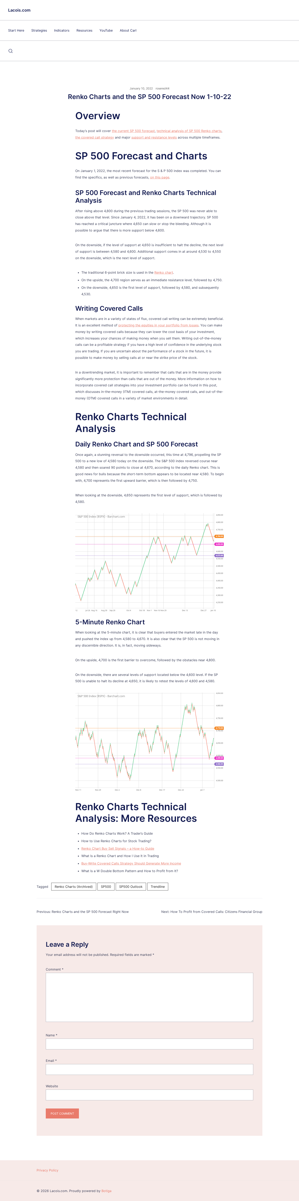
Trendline (158, 887)
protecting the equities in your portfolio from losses (158, 325)
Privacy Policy (47, 1170)
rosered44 (162, 88)
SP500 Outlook (131, 887)
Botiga (106, 1191)
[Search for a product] (10, 51)
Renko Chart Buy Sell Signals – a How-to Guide (117, 848)
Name (51, 1035)
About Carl (128, 30)
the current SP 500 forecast (133, 131)
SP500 (106, 887)
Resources (84, 30)
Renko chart (163, 272)
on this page (159, 177)
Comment (54, 969)
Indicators (61, 30)
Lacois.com (19, 10)
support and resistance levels (154, 137)
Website (52, 1086)
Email (51, 1061)
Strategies (39, 30)
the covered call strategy (94, 137)
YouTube (106, 30)
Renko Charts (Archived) (74, 887)
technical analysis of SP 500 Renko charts (189, 131)
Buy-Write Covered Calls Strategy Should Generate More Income (131, 863)
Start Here (16, 30)
